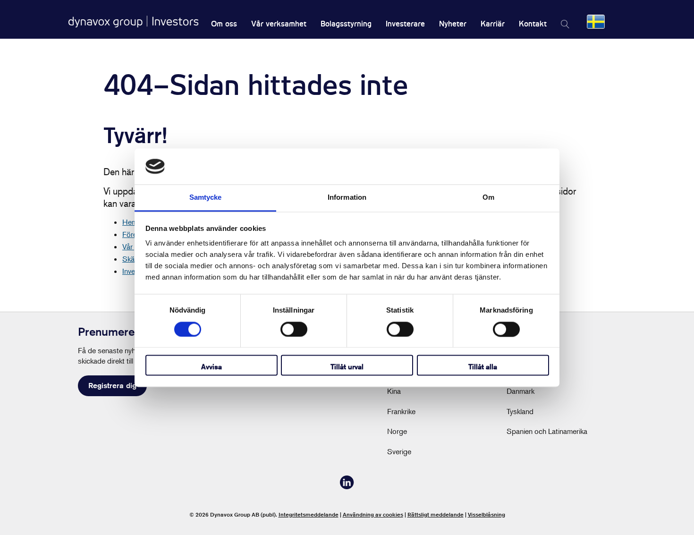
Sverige (399, 451)
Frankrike (401, 411)
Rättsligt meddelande (435, 514)
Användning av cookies (373, 514)
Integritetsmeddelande (309, 514)
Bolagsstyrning (346, 23)
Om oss (224, 23)
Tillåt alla (482, 367)
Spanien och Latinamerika (547, 431)
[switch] (293, 329)
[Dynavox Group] (133, 21)
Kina (394, 391)
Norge (397, 431)
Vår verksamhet (278, 23)
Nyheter (452, 23)
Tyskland (520, 411)
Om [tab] (488, 198)
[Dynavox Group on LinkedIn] (347, 486)
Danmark (520, 391)
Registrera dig (112, 385)
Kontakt (533, 23)
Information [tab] (347, 198)
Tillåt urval (347, 367)
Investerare (405, 23)
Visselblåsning (486, 514)
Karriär (493, 23)
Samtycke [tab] (205, 198)
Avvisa (211, 367)
